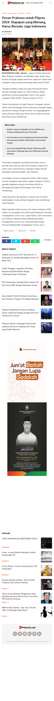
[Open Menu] (3, 3)
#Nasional (22, 231)
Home (4, 13)
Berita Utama (12, 13)
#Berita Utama (9, 231)
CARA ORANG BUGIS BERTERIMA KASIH (19, 539)
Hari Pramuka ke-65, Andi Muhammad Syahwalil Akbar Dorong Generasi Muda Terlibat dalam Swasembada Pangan (27, 140)
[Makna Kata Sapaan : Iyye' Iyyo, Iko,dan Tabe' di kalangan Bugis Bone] (46, 612)
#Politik (32, 231)
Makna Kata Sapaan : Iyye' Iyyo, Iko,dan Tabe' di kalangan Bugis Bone (19, 608)
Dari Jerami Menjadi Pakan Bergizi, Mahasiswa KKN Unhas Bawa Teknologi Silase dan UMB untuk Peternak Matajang (27, 151)
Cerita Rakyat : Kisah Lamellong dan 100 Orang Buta (19, 567)
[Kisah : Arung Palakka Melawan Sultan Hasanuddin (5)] (46, 557)
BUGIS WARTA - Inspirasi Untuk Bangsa (33, 641)
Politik (28, 13)
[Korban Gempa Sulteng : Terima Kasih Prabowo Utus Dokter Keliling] (46, 584)
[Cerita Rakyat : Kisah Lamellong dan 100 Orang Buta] (46, 571)
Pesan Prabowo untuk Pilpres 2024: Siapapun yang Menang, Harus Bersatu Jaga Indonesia (24, 22)
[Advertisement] (27, 504)
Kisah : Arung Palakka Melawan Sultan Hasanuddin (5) (18, 553)
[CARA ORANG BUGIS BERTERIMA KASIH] (46, 543)
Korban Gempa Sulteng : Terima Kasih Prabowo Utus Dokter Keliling (18, 581)
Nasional (21, 13)
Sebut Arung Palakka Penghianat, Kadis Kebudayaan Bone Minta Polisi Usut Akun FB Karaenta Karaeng (20, 596)
